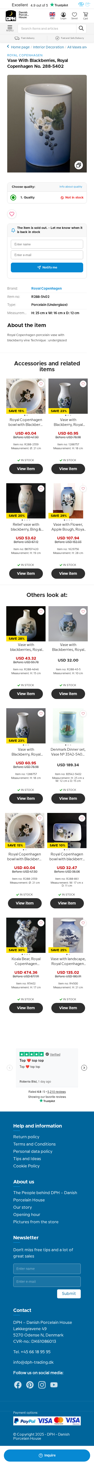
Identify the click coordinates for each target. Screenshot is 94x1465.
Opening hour (26, 1215)
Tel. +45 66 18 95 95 (32, 1352)
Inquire (50, 1455)
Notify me (49, 267)
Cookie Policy (26, 1166)
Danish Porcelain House (24, 15)
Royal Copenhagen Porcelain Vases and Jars (8, 46)
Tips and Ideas (27, 1159)
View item (26, 469)
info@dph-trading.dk (33, 1362)
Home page (20, 47)
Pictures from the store (36, 1222)
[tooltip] (26, 423)
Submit (69, 1294)
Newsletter (26, 1237)
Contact (22, 1310)
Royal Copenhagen (46, 288)
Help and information (37, 1126)
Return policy (26, 1137)
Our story (22, 1207)
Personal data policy (32, 1152)
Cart (85, 18)
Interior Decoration (48, 47)
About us (23, 1182)
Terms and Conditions (34, 1144)
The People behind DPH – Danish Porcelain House (45, 1196)
